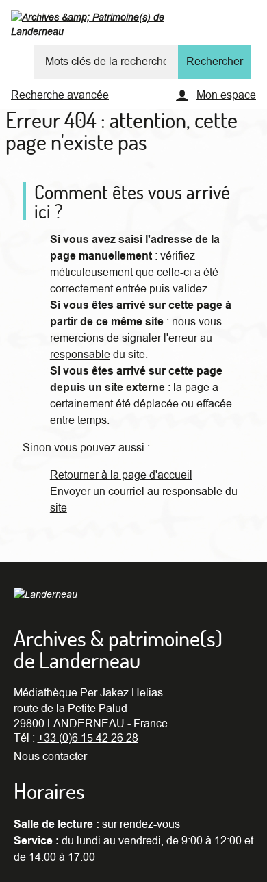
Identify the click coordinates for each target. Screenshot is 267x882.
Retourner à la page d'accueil (121, 475)
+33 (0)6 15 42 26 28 (88, 738)
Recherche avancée (60, 95)
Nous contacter (50, 756)
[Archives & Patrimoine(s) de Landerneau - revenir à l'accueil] (115, 27)
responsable (80, 354)
